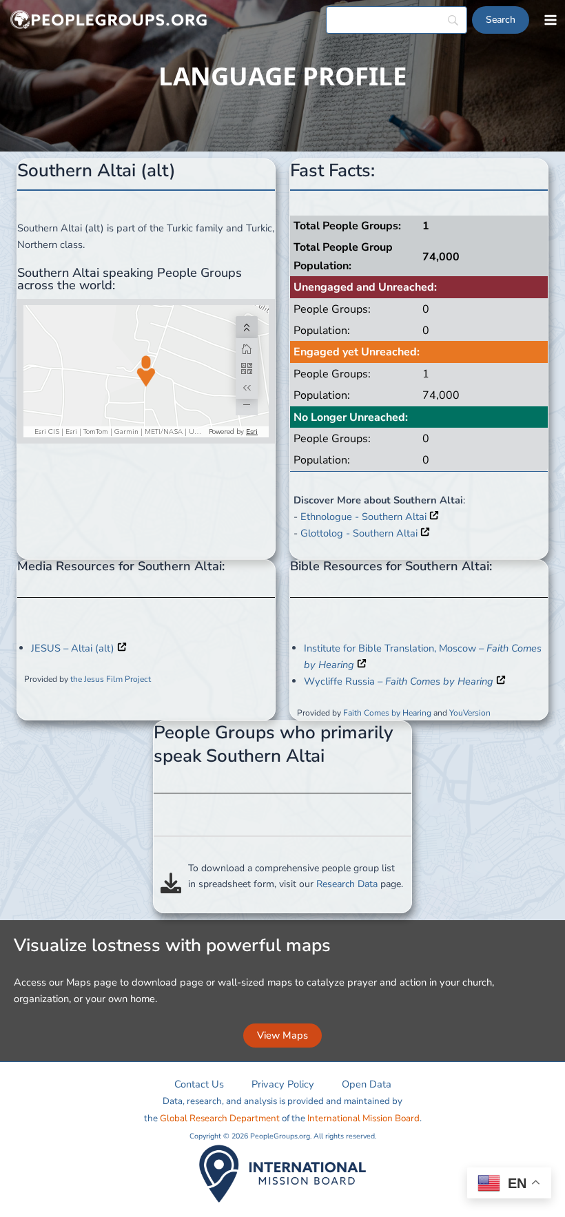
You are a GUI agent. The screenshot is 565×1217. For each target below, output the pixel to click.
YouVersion (470, 712)
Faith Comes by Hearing (387, 712)
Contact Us (199, 1084)
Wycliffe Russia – (398, 681)
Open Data (366, 1084)
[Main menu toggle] (550, 20)
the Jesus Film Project (110, 679)
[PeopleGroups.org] (108, 20)
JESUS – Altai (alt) (74, 648)
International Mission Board (363, 1118)
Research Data (347, 884)
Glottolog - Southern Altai (360, 533)
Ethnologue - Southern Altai (364, 516)
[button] (282, 1035)
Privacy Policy (282, 1084)
